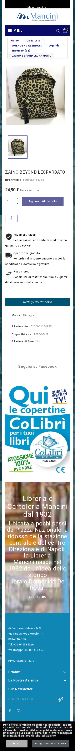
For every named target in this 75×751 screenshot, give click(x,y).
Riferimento (20, 326)
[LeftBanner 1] (37, 430)
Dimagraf (29, 315)
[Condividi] (11, 218)
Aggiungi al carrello (43, 201)
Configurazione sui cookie (50, 743)
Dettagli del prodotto (37, 302)
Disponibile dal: (22, 334)
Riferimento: (13, 179)
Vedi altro (37, 597)
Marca (16, 315)
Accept (16, 743)
